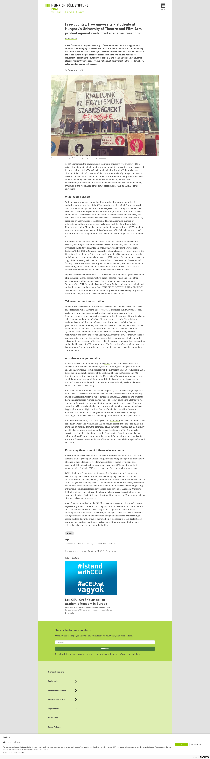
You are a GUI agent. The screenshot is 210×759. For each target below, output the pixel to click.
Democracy (70, 544)
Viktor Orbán (101, 544)
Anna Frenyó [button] (71, 39)
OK (182, 744)
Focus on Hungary (85, 544)
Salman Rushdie (110, 224)
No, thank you (196, 744)
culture (112, 544)
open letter (115, 420)
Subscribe (105, 649)
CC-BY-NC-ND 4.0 (95, 551)
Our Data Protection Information (12, 753)
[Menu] (163, 6)
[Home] (66, 7)
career (107, 363)
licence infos (102, 158)
